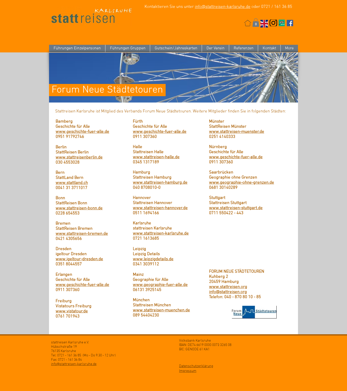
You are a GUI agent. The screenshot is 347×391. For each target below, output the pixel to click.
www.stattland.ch (72, 182)
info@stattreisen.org (228, 292)
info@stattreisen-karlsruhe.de (222, 6)
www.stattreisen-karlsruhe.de (161, 233)
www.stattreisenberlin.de (79, 157)
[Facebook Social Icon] (290, 23)
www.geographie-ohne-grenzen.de (241, 182)
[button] (255, 22)
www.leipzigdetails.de (153, 259)
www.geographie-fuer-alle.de (160, 284)
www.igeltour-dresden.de (79, 259)
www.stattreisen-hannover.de (160, 208)
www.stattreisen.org (228, 286)
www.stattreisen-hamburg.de (160, 182)
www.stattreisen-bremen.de (82, 233)
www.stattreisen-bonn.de (79, 208)
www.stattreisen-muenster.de (236, 131)
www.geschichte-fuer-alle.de (82, 131)
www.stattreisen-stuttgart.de (236, 208)
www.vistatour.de (72, 311)
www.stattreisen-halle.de (156, 157)
